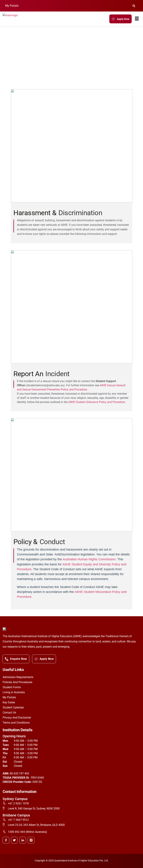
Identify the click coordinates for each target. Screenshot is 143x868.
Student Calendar (13, 707)
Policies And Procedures (17, 682)
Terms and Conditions (16, 722)
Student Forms (12, 687)
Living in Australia (14, 692)
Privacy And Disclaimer (17, 717)
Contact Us (9, 712)
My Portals (11, 5)
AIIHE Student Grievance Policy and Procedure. (97, 402)
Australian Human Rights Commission (89, 559)
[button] (13, 6)
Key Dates (9, 702)
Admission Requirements (18, 677)
